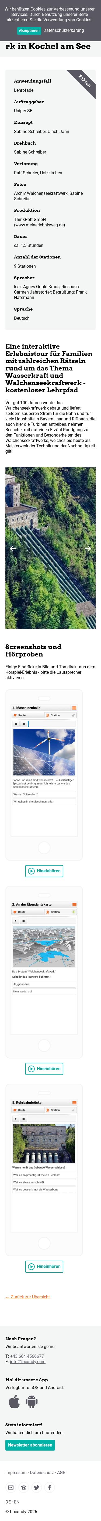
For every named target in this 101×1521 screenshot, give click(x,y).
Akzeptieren (29, 30)
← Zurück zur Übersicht (27, 1296)
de (8, 1502)
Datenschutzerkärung (63, 30)
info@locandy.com (28, 1361)
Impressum (16, 1472)
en (16, 1502)
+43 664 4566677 (27, 1356)
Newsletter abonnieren (30, 1445)
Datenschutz (42, 1472)
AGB (61, 1472)
